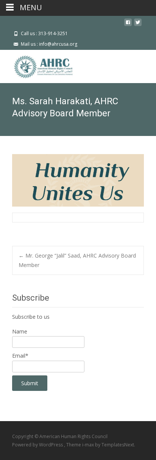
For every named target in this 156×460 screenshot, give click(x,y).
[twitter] (138, 25)
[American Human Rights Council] (38, 65)
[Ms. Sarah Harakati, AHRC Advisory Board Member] (78, 180)
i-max (88, 444)
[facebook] (128, 25)
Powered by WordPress (38, 444)
